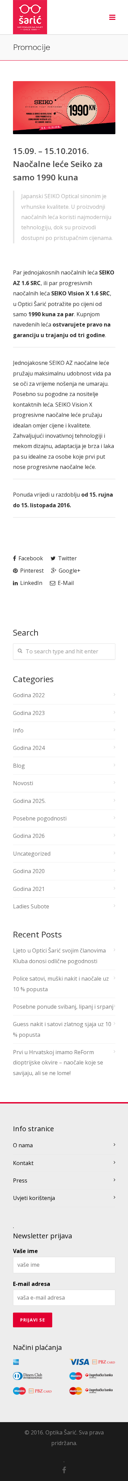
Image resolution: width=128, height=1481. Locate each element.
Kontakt (23, 1163)
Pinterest (31, 570)
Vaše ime (25, 1251)
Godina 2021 (29, 889)
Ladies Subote (31, 906)
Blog (19, 765)
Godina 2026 (29, 836)
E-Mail (65, 583)
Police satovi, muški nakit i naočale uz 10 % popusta (61, 984)
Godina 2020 (29, 871)
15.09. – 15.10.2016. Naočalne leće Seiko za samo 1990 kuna (58, 164)
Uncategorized (32, 853)
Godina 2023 (29, 713)
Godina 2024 (29, 748)
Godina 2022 (29, 695)
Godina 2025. (29, 801)
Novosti (23, 783)
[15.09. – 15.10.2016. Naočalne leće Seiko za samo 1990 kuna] (64, 107)
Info (18, 730)
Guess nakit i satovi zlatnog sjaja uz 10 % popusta (62, 1029)
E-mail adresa (31, 1284)
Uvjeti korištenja (34, 1198)
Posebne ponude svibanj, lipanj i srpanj (63, 1006)
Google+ (69, 570)
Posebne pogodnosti (40, 818)
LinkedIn (30, 583)
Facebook (30, 558)
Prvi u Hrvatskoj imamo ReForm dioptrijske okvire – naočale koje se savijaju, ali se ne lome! (58, 1062)
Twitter (67, 558)
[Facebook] (64, 1470)
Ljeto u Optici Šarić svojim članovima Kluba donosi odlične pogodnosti (59, 956)
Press (20, 1180)
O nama (23, 1145)
